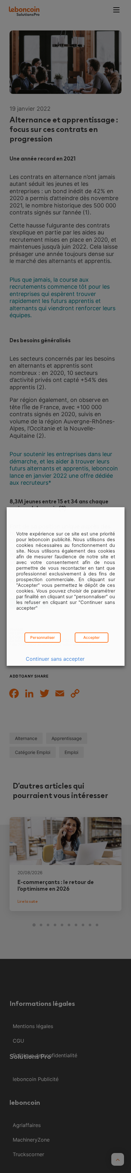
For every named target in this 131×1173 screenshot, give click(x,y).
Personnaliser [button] (42, 637)
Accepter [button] (91, 637)
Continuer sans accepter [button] (55, 659)
